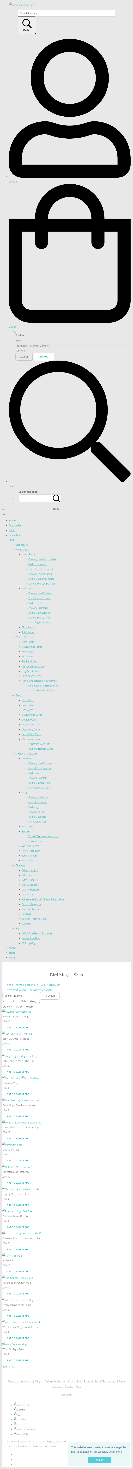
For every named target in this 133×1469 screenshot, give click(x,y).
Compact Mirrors (31, 909)
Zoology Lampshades (40, 573)
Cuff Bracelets (29, 884)
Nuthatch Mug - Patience (16, 1171)
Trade (12, 952)
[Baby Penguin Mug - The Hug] (19, 1056)
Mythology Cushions (39, 622)
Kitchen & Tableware (26, 753)
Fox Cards (27, 705)
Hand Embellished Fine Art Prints (40, 680)
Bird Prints (27, 656)
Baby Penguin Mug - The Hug (18, 1060)
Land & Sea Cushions (40, 617)
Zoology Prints (30, 661)
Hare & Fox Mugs (37, 802)
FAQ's (38, 1381)
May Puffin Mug (10, 1149)
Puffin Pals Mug (10, 1260)
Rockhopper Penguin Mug (16, 1282)
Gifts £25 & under (32, 875)
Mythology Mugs (37, 821)
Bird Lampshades (37, 564)
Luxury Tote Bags (31, 938)
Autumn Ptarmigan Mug (15, 1016)
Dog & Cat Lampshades (41, 578)
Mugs (25, 792)
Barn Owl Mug (10, 1083)
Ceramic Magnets (31, 904)
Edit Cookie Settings (19, 1446)
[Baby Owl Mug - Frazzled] (17, 1033)
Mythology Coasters (39, 787)
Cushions (27, 588)
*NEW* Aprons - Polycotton (43, 836)
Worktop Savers (30, 845)
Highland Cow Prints (33, 666)
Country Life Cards (32, 714)
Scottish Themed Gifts (34, 918)
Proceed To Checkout (40, 989)
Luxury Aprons (36, 841)
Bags (18, 928)
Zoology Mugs (36, 811)
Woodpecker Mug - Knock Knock (20, 1327)
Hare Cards (28, 700)
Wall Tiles (27, 923)
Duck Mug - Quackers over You (19, 1105)
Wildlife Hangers (30, 889)
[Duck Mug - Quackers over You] (20, 1100)
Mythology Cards (31, 729)
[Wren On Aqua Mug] (14, 1344)
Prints (12, 530)
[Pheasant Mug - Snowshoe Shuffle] (22, 1233)
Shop (12, 539)
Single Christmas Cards (40, 748)
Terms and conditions (19, 1381)
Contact (69, 1386)
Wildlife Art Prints (24, 637)
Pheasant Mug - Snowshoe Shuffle (21, 1238)
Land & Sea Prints (31, 675)
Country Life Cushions (40, 593)
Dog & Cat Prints (31, 671)
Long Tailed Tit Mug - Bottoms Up (20, 1127)
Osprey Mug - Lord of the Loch (19, 1194)
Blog (78, 1386)
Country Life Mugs (38, 797)
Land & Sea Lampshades (41, 583)
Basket (24, 356)
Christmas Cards (31, 739)
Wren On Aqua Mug (13, 1349)
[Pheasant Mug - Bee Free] (17, 1211)
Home (12, 520)
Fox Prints (27, 651)
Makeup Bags (29, 943)
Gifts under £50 (30, 879)
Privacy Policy (91, 1381)
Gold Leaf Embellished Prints (44, 685)
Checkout (44, 356)
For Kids (26, 913)
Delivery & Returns (55, 1381)
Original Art (15, 525)
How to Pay (74, 1381)
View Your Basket (16, 989)
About (12, 947)
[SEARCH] (57, 498)
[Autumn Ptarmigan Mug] (16, 1011)
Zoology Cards (30, 719)
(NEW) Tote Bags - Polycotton (37, 933)
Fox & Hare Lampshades (41, 569)
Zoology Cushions (38, 607)
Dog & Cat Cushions (39, 612)
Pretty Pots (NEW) (31, 850)
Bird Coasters (35, 773)
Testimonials (108, 1381)
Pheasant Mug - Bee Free (16, 1216)
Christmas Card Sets (39, 743)
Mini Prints (27, 894)
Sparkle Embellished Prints (42, 690)
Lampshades (29, 554)
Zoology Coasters (37, 777)
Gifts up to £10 (30, 870)
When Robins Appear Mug (16, 1304)
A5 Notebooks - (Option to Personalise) (43, 899)
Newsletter (66, 1394)
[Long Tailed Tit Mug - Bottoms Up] (21, 1122)
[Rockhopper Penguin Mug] (17, 1277)
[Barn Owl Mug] (20, 1078)
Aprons (26, 831)
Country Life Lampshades (42, 559)
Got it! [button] (99, 1460)
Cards (18, 695)
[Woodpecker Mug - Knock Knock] (21, 1322)
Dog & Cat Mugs (37, 816)
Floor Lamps (29, 627)
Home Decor (16, 535)
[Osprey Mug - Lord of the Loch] (20, 1189)
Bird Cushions (35, 603)
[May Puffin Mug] (12, 1144)
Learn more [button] (115, 1451)
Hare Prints (28, 641)
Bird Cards (27, 709)
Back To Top (8, 1366)
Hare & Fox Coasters (39, 768)
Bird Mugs (33, 807)
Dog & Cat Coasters (39, 782)
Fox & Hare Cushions (39, 598)
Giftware (20, 865)
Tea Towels (27, 826)
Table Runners (29, 855)
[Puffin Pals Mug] (12, 1255)
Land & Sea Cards (31, 734)
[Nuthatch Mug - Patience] (17, 1166)
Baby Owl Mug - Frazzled (15, 1038)
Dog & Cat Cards (31, 724)
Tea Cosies (27, 860)
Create (52, 1446)
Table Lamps (28, 632)
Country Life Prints (32, 646)
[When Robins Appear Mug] (18, 1300)
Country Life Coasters (40, 763)
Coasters (26, 758)
